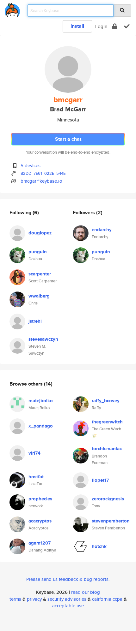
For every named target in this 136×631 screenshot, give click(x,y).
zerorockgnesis (108, 498)
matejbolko (40, 400)
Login (101, 26)
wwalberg (39, 295)
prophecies (40, 498)
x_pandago (40, 425)
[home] (12, 8)
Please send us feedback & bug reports (67, 579)
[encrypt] (114, 26)
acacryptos (40, 520)
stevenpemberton (111, 520)
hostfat (36, 476)
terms (15, 599)
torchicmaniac (107, 448)
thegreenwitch (107, 421)
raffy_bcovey (106, 400)
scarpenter (39, 273)
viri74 (34, 453)
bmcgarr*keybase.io (41, 181)
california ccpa (107, 599)
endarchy (102, 229)
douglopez (40, 232)
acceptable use (68, 605)
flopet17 (100, 480)
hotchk (99, 546)
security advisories (66, 599)
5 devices (30, 165)
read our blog (85, 592)
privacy (34, 599)
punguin (37, 251)
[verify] (127, 26)
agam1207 (39, 543)
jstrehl (35, 321)
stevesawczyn (43, 339)
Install (77, 26)
